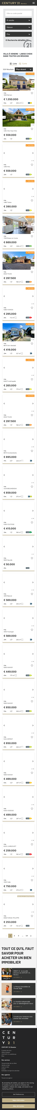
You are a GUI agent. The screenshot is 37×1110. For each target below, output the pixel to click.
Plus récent (21, 69)
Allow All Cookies (18, 1106)
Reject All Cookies (18, 1100)
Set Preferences (18, 1094)
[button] (5, 82)
